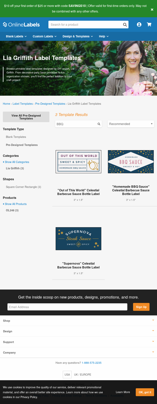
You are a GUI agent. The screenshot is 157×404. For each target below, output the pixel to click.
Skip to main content (14, 8)
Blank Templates (16, 137)
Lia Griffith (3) (15, 168)
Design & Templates (76, 36)
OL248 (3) (12, 210)
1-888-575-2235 (91, 363)
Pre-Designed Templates (50, 103)
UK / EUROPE (82, 374)
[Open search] (125, 24)
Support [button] (8, 342)
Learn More (123, 392)
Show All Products (15, 204)
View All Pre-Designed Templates (26, 117)
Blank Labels (14, 36)
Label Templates (23, 103)
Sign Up (141, 307)
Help (102, 36)
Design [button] (7, 331)
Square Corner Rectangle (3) (23, 187)
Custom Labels (43, 36)
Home (6, 103)
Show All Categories (16, 162)
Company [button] (9, 352)
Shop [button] (6, 321)
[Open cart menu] (149, 25)
